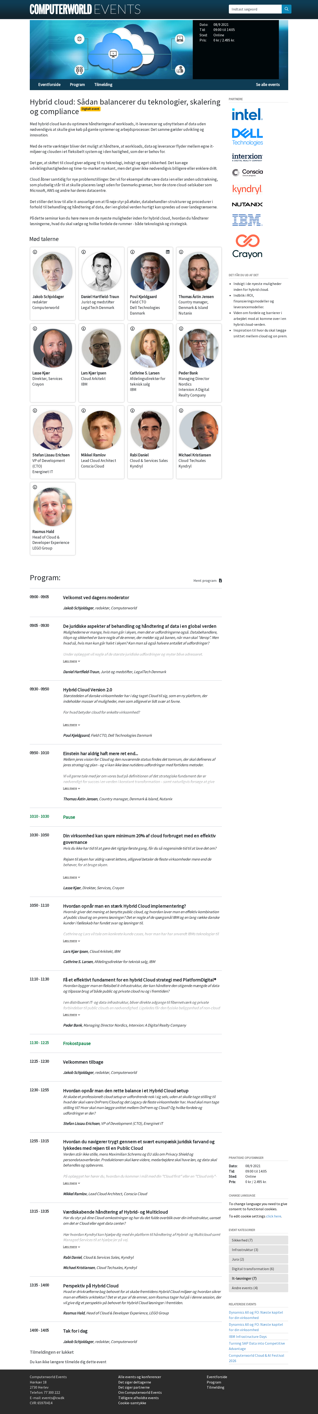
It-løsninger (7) (244, 1278)
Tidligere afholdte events (138, 1397)
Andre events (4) (245, 1287)
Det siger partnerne (134, 1387)
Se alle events (268, 84)
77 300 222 (52, 1392)
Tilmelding (103, 84)
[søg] (286, 9)
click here (273, 1216)
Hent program (205, 580)
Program (77, 84)
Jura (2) (238, 1259)
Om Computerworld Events (140, 1392)
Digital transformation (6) (253, 1268)
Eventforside (49, 84)
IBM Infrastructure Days (248, 1336)
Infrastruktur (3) (245, 1249)
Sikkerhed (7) (242, 1240)
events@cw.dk (53, 1397)
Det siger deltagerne (134, 1382)
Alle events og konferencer (139, 1376)
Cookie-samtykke (132, 1402)
